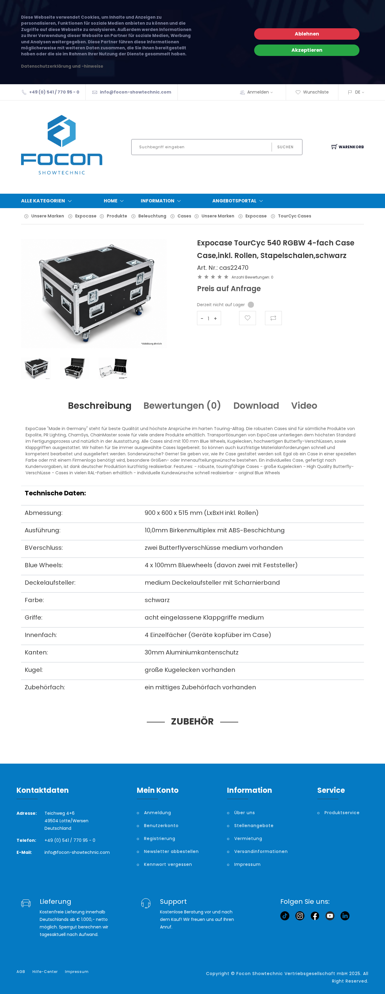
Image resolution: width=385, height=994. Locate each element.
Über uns (244, 813)
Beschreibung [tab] (99, 405)
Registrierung (159, 839)
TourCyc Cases (294, 216)
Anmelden (258, 92)
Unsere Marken (47, 216)
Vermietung (248, 839)
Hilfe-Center (45, 972)
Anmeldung (157, 813)
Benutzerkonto (161, 826)
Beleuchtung (152, 216)
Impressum (247, 864)
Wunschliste (316, 92)
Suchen (285, 146)
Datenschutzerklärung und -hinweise (62, 66)
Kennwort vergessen (168, 864)
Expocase (86, 216)
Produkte (117, 216)
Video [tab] (304, 405)
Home (110, 201)
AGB (21, 972)
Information (157, 201)
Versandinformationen (261, 851)
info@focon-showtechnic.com (135, 92)
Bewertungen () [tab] (182, 405)
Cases (184, 216)
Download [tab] (256, 405)
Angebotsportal (234, 201)
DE (357, 92)
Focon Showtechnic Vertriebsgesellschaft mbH (292, 974)
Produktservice (342, 813)
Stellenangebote (254, 826)
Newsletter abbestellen (171, 851)
